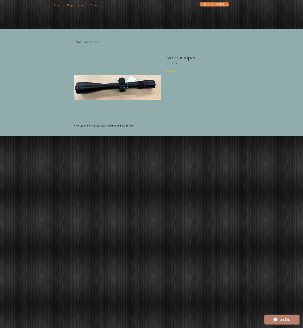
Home (77, 41)
